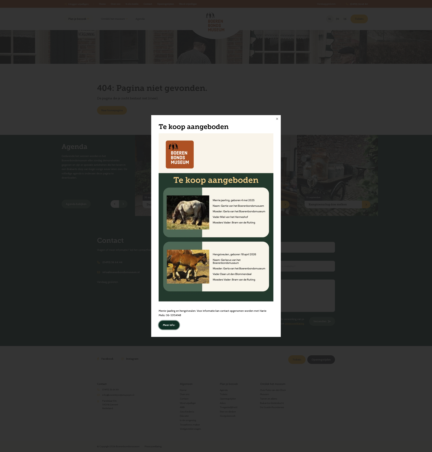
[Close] (277, 119)
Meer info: (169, 325)
